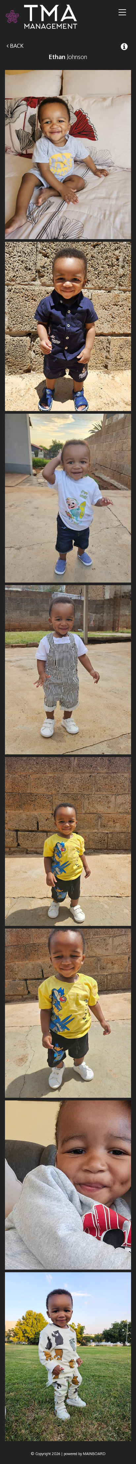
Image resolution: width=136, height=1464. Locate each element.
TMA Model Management (49, 17)
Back (16, 45)
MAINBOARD (94, 1453)
